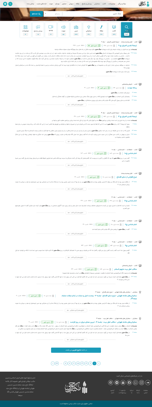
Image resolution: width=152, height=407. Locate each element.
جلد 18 (113, 197)
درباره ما (131, 391)
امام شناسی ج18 (130, 201)
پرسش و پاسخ (87, 4)
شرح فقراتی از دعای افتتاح (127, 177)
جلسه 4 (98, 318)
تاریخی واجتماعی (127, 84)
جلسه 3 (97, 292)
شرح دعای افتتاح (107, 292)
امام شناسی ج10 (130, 153)
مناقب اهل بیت (108, 318)
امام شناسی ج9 (131, 245)
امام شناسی (121, 150)
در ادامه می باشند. (76, 350)
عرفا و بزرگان (122, 4)
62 (57, 363)
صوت (51, 4)
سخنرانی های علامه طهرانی (122, 292)
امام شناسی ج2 (131, 224)
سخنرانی (97, 4)
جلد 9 (103, 42)
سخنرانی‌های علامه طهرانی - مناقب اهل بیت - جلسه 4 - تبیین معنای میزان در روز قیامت (103, 322)
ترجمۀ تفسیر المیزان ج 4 (127, 116)
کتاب (104, 4)
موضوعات (111, 4)
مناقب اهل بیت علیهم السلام (125, 269)
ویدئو (57, 4)
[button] (53, 14)
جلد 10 (113, 150)
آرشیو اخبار (112, 391)
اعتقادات (129, 150)
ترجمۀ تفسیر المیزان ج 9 (127, 45)
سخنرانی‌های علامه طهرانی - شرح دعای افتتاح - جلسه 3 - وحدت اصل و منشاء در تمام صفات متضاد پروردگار (99, 297)
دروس (71, 4)
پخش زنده (30, 4)
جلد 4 (103, 113)
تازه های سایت (42, 4)
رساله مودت (132, 88)
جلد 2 (113, 221)
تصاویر (64, 4)
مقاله (77, 4)
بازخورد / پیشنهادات (122, 391)
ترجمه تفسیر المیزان (113, 42)
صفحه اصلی (146, 391)
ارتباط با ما (138, 391)
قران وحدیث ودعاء (126, 42)
